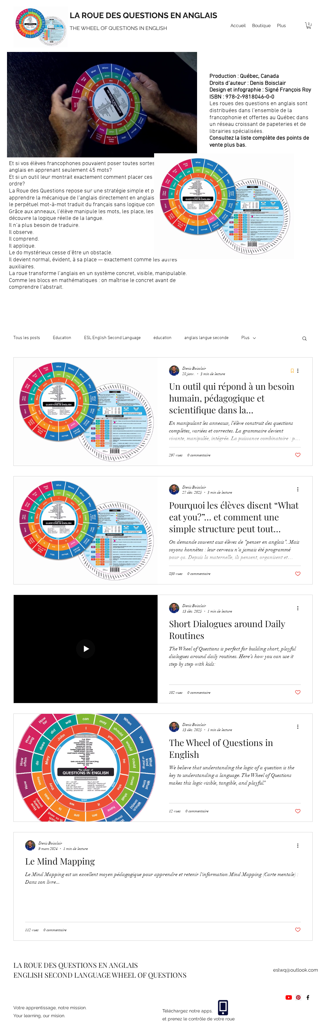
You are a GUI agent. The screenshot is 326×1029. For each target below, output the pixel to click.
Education (62, 338)
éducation (162, 338)
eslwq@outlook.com (295, 970)
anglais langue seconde (206, 338)
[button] (309, 25)
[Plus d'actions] (300, 370)
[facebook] (308, 997)
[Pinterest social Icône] (298, 997)
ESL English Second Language (112, 338)
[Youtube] (289, 997)
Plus (245, 338)
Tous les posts (26, 338)
